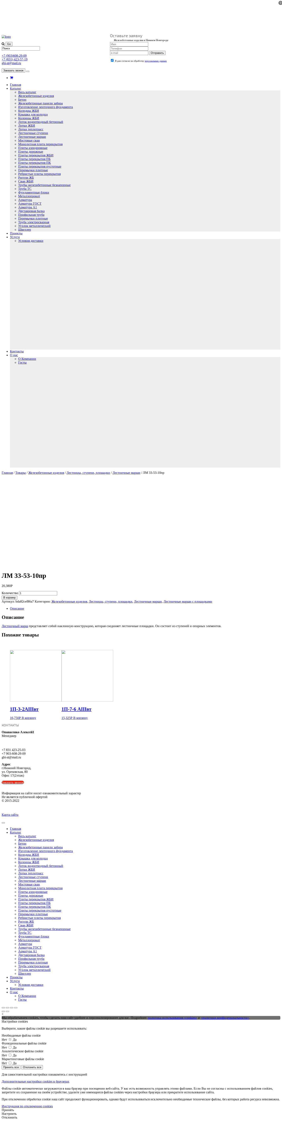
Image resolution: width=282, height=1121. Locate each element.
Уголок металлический (34, 226)
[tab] (145, 608)
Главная (15, 84)
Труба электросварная (33, 222)
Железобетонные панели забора (40, 103)
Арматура (25, 200)
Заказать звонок (13, 70)
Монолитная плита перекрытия (40, 144)
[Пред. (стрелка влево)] (3, 1011)
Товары (20, 472)
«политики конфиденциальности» (225, 1017)
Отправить (157, 52)
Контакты (17, 351)
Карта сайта (10, 814)
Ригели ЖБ (26, 177)
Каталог (15, 88)
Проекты (16, 233)
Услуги (15, 237)
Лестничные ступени (33, 133)
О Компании (27, 359)
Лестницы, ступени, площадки (88, 472)
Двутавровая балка (31, 211)
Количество (10, 593)
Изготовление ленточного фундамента (45, 107)
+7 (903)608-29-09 (14, 55)
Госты (22, 362)
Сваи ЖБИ (25, 181)
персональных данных (156, 61)
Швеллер (24, 229)
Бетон (22, 99)
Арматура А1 (27, 207)
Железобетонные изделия (36, 96)
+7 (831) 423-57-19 (14, 59)
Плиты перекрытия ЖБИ (35, 155)
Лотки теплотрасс (30, 129)
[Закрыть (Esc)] (3, 1007)
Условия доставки (30, 240)
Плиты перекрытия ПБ (34, 159)
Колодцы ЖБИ (28, 110)
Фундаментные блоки (33, 192)
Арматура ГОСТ (29, 203)
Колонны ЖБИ (28, 118)
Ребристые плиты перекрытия (39, 174)
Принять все (11, 1067)
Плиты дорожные (30, 151)
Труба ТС (25, 188)
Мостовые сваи (29, 140)
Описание (17, 608)
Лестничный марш (15, 626)
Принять (8, 1110)
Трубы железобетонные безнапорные (44, 185)
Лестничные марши (32, 136)
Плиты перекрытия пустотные (39, 166)
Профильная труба (31, 214)
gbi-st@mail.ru (11, 63)
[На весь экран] (11, 1007)
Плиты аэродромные (32, 148)
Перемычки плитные (33, 170)
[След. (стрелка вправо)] (7, 1011)
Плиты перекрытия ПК (34, 162)
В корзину (9, 597)
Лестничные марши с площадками (188, 601)
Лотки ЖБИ (26, 125)
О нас (14, 355)
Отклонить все (32, 1067)
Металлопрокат (29, 196)
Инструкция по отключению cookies (27, 1106)
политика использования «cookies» (172, 1017)
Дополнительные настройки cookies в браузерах (35, 1081)
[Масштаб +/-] (15, 1007)
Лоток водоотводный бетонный (40, 122)
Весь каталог (27, 92)
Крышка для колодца (33, 114)
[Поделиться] (7, 1007)
